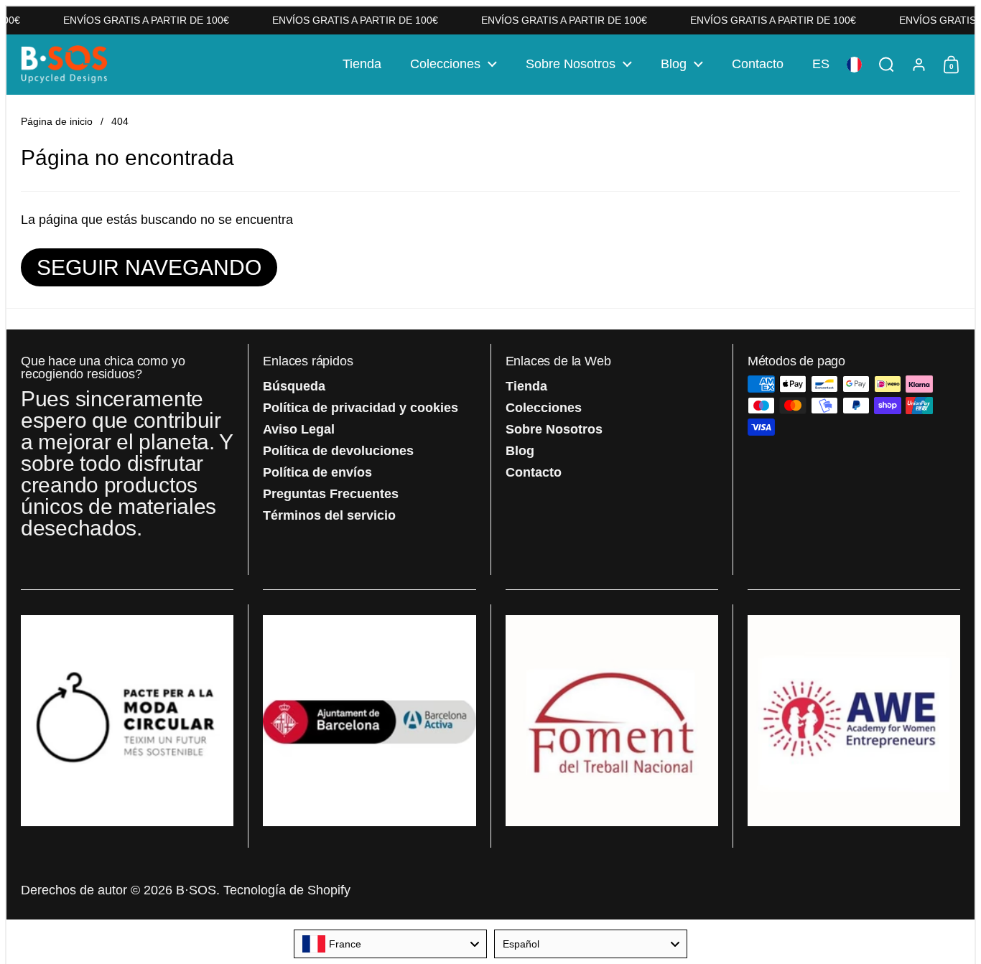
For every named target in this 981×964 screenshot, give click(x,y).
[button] (821, 64)
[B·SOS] (64, 64)
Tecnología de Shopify (286, 890)
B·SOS (196, 890)
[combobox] (390, 944)
